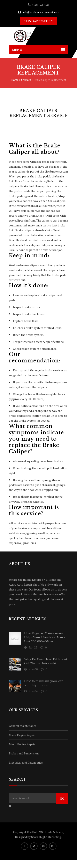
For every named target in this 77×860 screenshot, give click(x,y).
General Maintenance (22, 726)
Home (14, 80)
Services (26, 80)
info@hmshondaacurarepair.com (41, 12)
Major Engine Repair (22, 735)
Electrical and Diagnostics (26, 762)
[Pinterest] (43, 846)
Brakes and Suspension (24, 753)
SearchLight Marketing (46, 837)
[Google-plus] (52, 846)
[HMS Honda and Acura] (38, 36)
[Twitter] (34, 846)
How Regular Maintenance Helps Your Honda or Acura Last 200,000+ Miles (44, 637)
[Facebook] (24, 846)
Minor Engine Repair (22, 744)
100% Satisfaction (38, 20)
